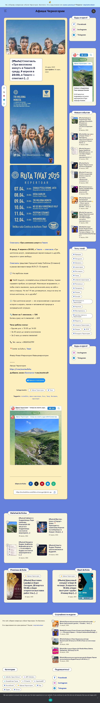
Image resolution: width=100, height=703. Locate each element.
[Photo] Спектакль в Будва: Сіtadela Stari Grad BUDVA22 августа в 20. (86, 189)
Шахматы (78, 263)
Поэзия (77, 292)
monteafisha (24, 396)
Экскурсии (78, 259)
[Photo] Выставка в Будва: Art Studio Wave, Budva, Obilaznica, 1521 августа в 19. (76, 649)
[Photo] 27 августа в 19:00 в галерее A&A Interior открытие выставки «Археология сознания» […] (85, 177)
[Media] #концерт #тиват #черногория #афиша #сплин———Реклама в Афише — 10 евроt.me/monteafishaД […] (87, 231)
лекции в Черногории (82, 325)
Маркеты (78, 321)
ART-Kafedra (30, 677)
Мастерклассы (80, 311)
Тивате (45, 242)
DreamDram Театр (12, 681)
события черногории (82, 280)
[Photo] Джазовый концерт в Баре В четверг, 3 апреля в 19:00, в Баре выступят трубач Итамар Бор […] (66, 586)
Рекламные (79, 284)
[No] (98, 698)
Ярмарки (78, 254)
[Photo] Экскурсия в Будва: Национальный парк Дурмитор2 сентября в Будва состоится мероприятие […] (86, 217)
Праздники (78, 288)
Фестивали (54, 396)
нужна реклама (69, 5)
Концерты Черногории (82, 333)
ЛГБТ (87, 329)
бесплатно (29, 372)
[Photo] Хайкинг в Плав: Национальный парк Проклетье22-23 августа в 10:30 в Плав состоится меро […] (77, 640)
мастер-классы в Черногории (80, 316)
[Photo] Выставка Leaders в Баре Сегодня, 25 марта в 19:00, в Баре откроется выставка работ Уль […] (34, 586)
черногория (35, 399)
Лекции (77, 329)
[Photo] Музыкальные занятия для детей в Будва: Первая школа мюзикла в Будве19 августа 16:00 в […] (78, 658)
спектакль (49, 249)
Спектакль (14, 242)
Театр (48, 396)
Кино (43, 396)
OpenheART (40, 681)
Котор (18, 689)
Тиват (29, 349)
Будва (8, 689)
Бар (40, 685)
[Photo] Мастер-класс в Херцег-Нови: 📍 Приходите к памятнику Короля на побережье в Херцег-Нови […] (56, 525)
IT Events (27, 681)
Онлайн (77, 296)
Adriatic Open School (13, 677)
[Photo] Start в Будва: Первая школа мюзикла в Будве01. (56, 548)
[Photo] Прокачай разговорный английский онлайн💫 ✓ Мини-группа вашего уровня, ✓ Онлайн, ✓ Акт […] (86, 202)
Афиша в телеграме (36, 380)
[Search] (94, 11)
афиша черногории (35, 396)
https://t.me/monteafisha (20, 369)
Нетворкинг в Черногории (78, 301)
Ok (50, 700)
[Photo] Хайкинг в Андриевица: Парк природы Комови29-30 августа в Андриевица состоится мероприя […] (26, 525)
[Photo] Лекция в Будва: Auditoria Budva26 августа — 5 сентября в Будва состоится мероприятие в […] (26, 548)
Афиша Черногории (38, 390)
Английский (10, 685)
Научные (78, 306)
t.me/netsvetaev (89, 5)
